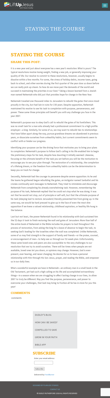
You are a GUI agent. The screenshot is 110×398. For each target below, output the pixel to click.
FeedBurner (49, 374)
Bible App (40, 344)
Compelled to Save (46, 329)
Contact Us (55, 389)
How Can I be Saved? (46, 322)
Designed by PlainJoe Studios (45, 385)
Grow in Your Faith (46, 337)
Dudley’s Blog (43, 314)
